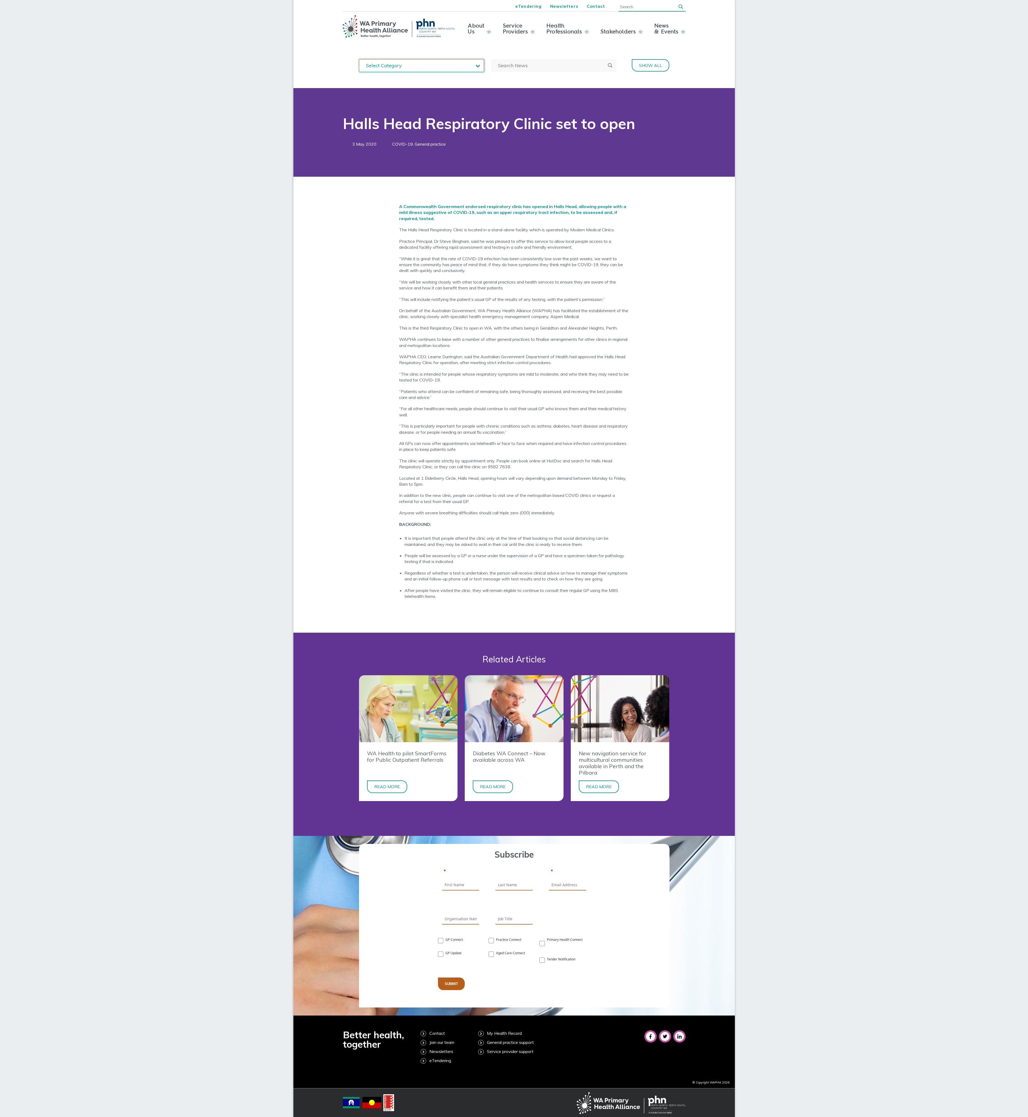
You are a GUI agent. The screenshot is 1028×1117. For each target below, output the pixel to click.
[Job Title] (514, 905)
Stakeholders (618, 31)
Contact (596, 6)
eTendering (528, 6)
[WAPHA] (399, 26)
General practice (430, 144)
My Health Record (504, 1033)
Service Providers (515, 28)
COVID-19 (402, 144)
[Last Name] (514, 871)
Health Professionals (564, 28)
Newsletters (564, 6)
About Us (476, 28)
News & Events (666, 28)
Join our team (441, 1042)
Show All (650, 65)
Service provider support (510, 1051)
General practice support (510, 1042)
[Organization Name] (460, 905)
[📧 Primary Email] (567, 871)
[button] (681, 6)
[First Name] (460, 871)
